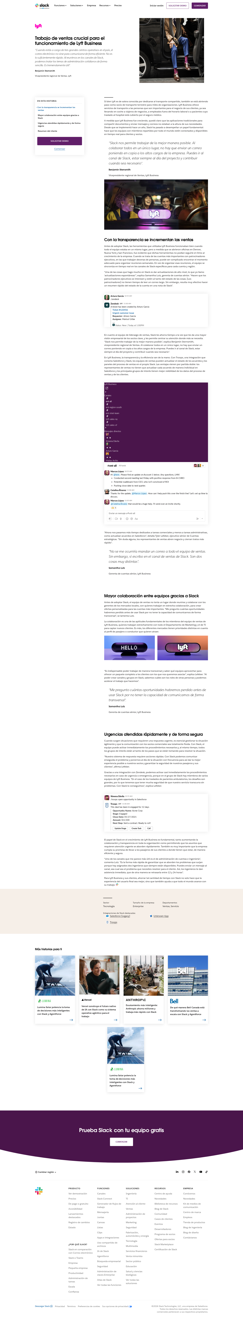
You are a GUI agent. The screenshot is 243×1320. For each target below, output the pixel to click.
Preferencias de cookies (89, 1306)
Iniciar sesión (157, 5)
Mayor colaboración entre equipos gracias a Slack (58, 116)
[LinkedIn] (177, 1172)
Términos (71, 1306)
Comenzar (200, 5)
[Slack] (42, 5)
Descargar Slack (42, 1306)
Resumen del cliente (47, 131)
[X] (195, 1172)
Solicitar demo (177, 5)
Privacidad (60, 1306)
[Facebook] (189, 1172)
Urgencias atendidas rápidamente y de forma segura (59, 124)
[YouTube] (201, 1172)
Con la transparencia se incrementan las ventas (56, 108)
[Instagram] (183, 1172)
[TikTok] (206, 1172)
